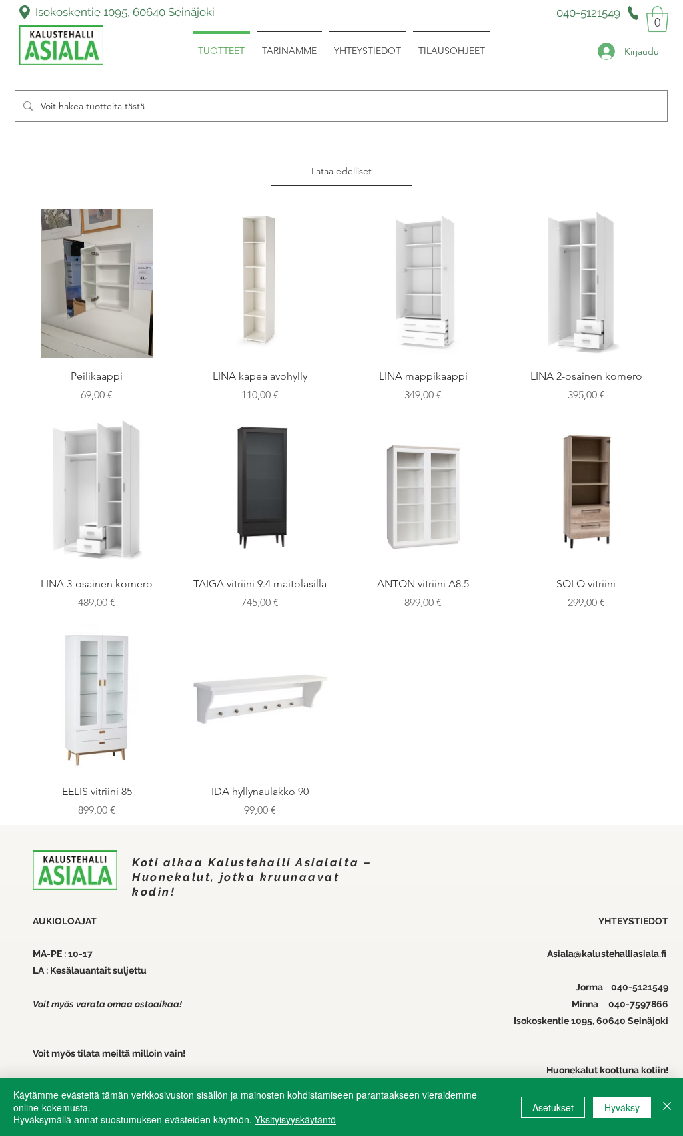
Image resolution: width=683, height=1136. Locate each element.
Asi (553, 953)
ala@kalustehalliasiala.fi (614, 953)
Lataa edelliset (341, 171)
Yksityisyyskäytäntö (295, 1119)
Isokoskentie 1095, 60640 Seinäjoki (125, 12)
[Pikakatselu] (97, 284)
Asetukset (553, 1107)
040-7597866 (638, 1004)
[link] (657, 19)
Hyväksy (622, 1107)
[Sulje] (667, 1107)
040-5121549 (639, 987)
